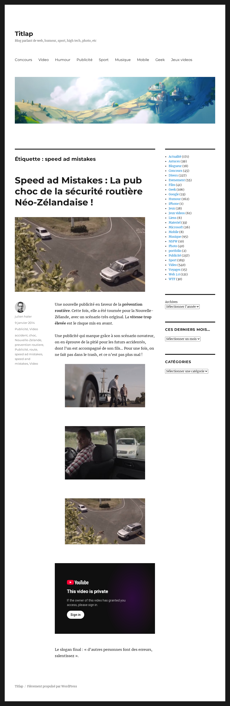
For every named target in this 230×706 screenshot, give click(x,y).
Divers (173, 175)
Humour (62, 60)
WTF (172, 279)
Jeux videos (181, 60)
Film (172, 185)
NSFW (173, 241)
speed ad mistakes (28, 354)
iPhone (174, 204)
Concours (23, 60)
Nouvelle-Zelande (28, 340)
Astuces (174, 161)
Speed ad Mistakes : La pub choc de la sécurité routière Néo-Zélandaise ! (79, 191)
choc (32, 335)
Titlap (24, 33)
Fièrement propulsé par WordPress (52, 686)
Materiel (175, 222)
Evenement (177, 180)
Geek (160, 60)
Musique (123, 60)
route (33, 349)
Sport (104, 60)
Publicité (85, 60)
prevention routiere (29, 344)
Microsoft (176, 227)
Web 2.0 (174, 274)
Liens (173, 218)
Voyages (175, 270)
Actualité (175, 157)
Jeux (172, 208)
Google (174, 194)
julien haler (23, 316)
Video (43, 60)
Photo (173, 246)
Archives (171, 302)
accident (21, 335)
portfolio (175, 251)
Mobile (143, 60)
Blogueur (175, 166)
